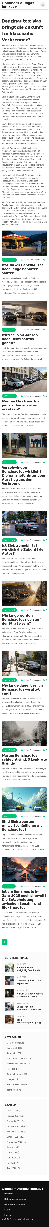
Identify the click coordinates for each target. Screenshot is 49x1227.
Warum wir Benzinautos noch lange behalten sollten (22, 269)
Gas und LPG (15, 1048)
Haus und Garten (17, 1084)
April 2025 (13, 1168)
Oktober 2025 (15, 1137)
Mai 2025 (12, 1163)
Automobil (14, 1053)
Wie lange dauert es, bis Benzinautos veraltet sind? (23, 689)
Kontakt (8, 1215)
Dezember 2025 (16, 1126)
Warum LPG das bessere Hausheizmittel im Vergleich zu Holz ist (30, 996)
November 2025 (16, 1131)
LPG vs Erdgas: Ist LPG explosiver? (29, 982)
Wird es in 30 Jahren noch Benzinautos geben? (20, 339)
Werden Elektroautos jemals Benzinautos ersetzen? (20, 405)
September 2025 (16, 1142)
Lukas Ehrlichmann (32, 260)
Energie (12, 1079)
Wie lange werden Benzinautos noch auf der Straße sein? (21, 619)
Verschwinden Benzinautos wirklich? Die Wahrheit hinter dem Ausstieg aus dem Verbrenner (23, 476)
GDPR (7, 1210)
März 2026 (13, 1111)
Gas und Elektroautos (19, 1058)
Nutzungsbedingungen (15, 1199)
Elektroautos (15, 1043)
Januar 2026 (15, 1121)
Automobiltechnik (17, 1074)
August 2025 (14, 1147)
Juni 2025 (13, 1158)
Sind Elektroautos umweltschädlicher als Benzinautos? (22, 826)
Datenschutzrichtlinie (14, 1204)
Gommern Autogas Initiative (18, 4)
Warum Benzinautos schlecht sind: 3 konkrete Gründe (24, 759)
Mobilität (13, 1069)
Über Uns (8, 1194)
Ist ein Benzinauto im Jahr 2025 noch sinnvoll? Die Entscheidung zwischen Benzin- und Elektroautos (24, 900)
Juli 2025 (13, 1152)
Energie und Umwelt (18, 1064)
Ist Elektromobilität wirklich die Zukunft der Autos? (23, 549)
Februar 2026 (15, 1116)
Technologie (14, 1090)
